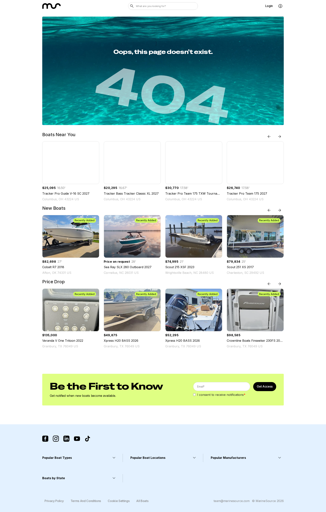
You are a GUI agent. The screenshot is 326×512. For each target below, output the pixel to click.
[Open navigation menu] (280, 6)
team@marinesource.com (232, 501)
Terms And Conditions (86, 501)
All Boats (142, 501)
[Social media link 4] (77, 439)
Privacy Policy (54, 501)
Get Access (265, 386)
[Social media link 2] (56, 439)
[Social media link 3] (66, 439)
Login (269, 6)
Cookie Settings (118, 501)
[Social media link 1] (45, 439)
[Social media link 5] (88, 439)
